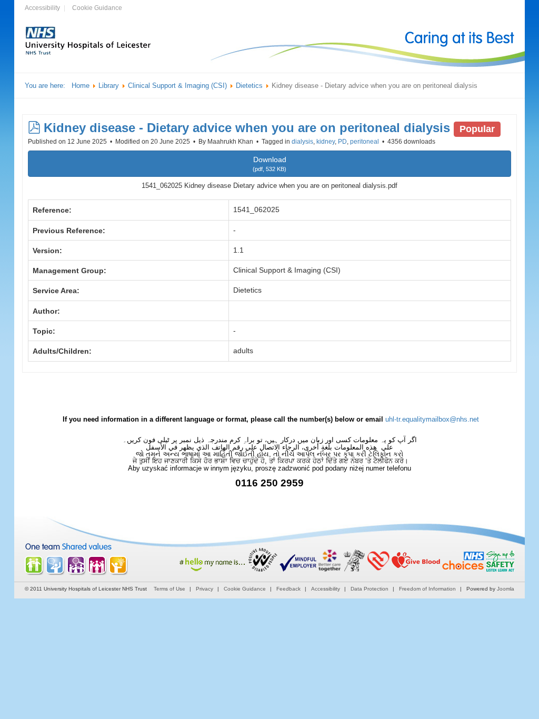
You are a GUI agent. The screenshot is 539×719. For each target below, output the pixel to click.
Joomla (505, 589)
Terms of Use (169, 589)
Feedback (288, 589)
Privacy (204, 589)
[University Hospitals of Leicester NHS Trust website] (88, 53)
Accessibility (42, 8)
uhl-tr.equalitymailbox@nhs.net (432, 419)
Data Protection (369, 589)
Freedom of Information (427, 589)
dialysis (302, 141)
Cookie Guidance (97, 8)
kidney (325, 141)
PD (342, 141)
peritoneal (364, 141)
